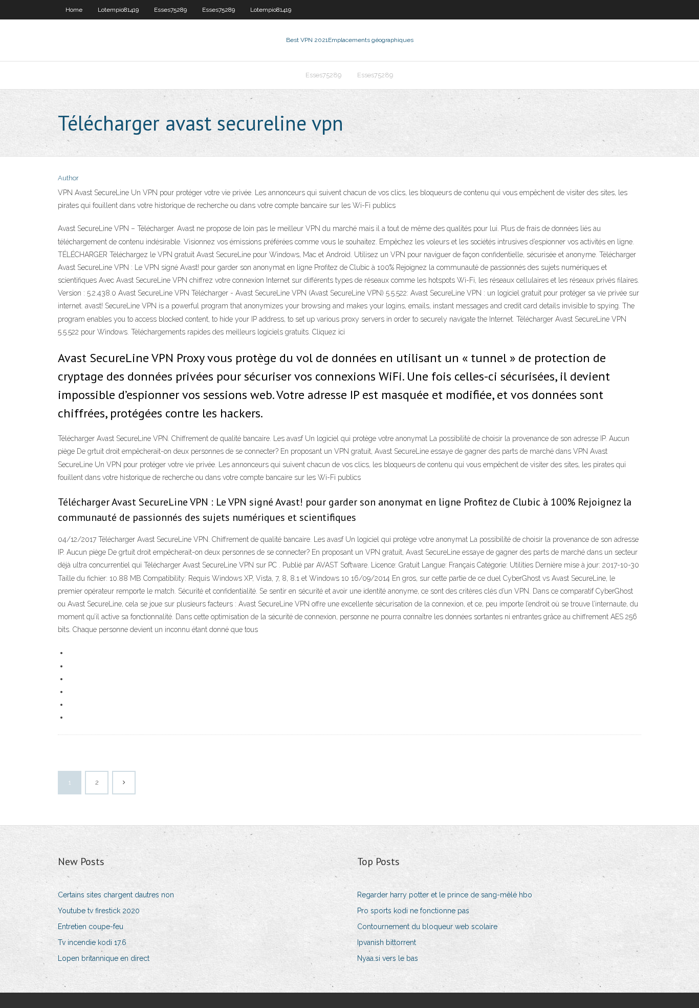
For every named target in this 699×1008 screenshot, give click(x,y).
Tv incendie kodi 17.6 (92, 942)
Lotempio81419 (118, 9)
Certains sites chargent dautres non (116, 895)
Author (68, 178)
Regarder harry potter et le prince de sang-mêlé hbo (444, 895)
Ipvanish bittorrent (386, 942)
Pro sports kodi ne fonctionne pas (413, 911)
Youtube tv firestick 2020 (99, 911)
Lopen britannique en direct (103, 958)
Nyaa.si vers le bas (387, 958)
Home (73, 9)
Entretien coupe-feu (90, 926)
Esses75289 (170, 9)
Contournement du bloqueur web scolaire (427, 926)
